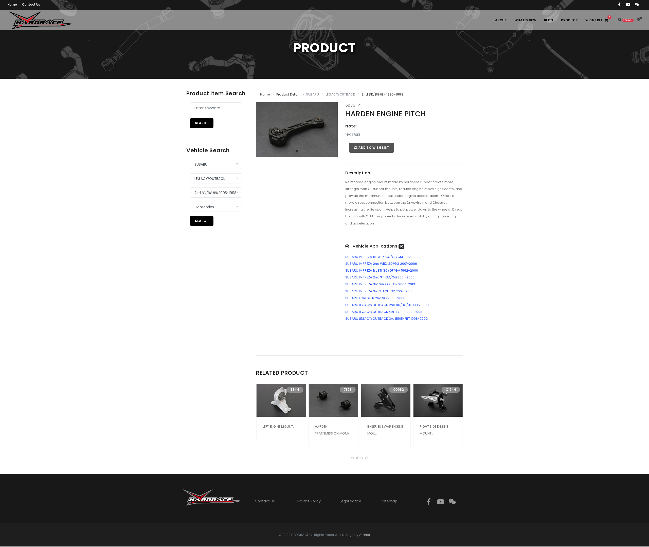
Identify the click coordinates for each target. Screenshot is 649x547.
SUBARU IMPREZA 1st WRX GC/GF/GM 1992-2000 (383, 257)
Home (265, 94)
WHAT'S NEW (525, 20)
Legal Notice (350, 501)
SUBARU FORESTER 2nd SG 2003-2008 (375, 298)
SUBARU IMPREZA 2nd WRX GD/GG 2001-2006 (381, 263)
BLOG (548, 20)
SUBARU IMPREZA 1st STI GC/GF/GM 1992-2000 (381, 270)
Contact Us (265, 501)
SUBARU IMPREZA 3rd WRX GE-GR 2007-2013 (380, 284)
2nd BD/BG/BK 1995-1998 (382, 94)
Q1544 (450, 389)
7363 (347, 389)
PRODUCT (569, 20)
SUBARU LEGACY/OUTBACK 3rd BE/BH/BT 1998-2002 (386, 318)
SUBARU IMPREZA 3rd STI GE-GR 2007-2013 (378, 291)
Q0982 (398, 389)
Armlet (364, 534)
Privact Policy (309, 501)
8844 (294, 389)
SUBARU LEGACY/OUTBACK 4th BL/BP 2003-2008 (383, 312)
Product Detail (287, 94)
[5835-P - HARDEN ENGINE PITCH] (297, 129)
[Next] (333, 129)
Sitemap (389, 501)
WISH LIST (597, 18)
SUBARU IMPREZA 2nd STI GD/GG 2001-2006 (379, 277)
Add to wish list (373, 147)
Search (202, 123)
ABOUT (501, 20)
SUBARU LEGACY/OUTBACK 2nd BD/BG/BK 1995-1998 (387, 305)
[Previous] (261, 129)
